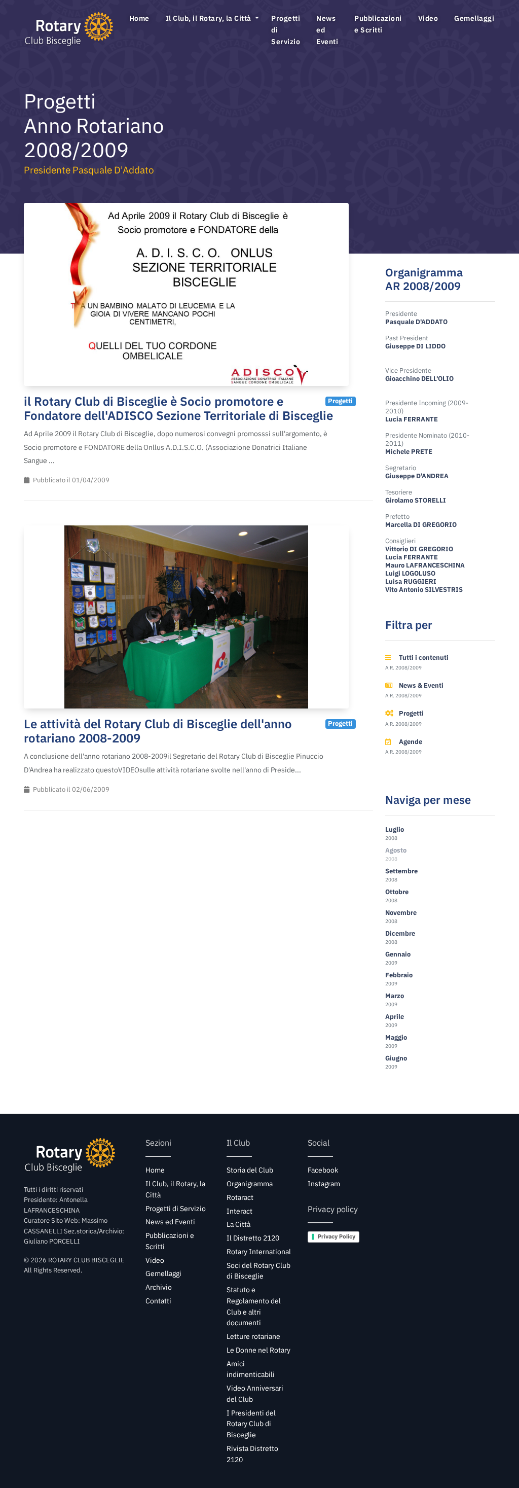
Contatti (158, 1300)
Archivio (158, 1287)
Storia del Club (250, 1170)
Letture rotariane (253, 1336)
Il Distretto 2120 (253, 1238)
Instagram (324, 1183)
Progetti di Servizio (285, 29)
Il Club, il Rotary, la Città (209, 18)
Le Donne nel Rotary (258, 1350)
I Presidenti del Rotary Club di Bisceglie (251, 1424)
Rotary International (259, 1251)
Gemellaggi (475, 18)
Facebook (323, 1170)
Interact (239, 1211)
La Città (238, 1224)
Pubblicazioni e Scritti (378, 23)
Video (428, 18)
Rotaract (240, 1197)
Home (139, 18)
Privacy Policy (336, 1236)
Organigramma (250, 1183)
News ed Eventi (327, 29)
